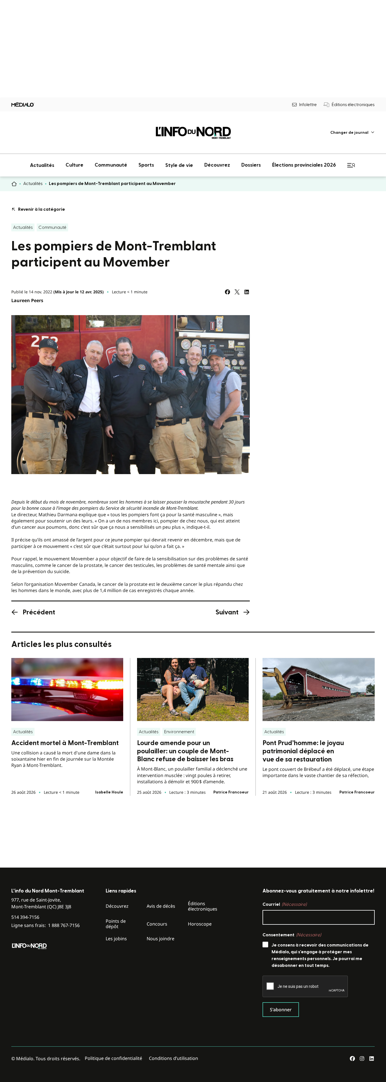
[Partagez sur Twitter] (237, 292)
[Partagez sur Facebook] (227, 292)
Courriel (285, 904)
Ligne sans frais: (45, 925)
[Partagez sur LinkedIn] (247, 292)
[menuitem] (352, 132)
